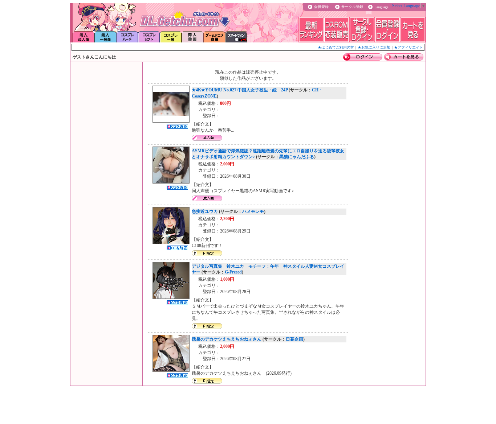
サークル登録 (352, 7)
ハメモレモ (253, 211)
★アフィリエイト (408, 47)
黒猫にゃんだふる (296, 156)
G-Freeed (233, 272)
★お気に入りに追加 (374, 47)
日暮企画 (294, 339)
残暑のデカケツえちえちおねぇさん (226, 339)
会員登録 (321, 7)
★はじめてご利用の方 (336, 47)
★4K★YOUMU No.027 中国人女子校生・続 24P (240, 89)
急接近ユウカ (205, 211)
